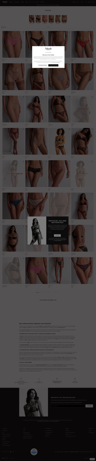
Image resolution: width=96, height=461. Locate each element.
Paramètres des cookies (42, 65)
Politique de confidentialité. (56, 62)
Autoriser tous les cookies (53, 65)
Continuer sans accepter (48, 52)
